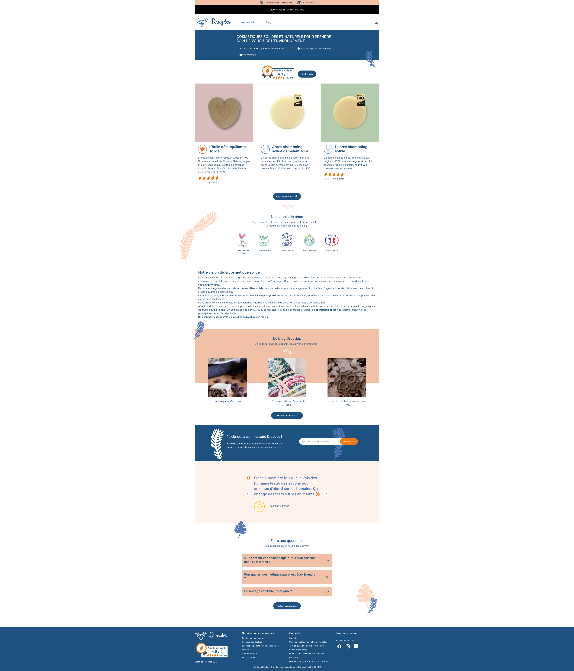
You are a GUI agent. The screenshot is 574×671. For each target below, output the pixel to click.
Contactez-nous (249, 653)
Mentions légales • (262, 667)
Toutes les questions (287, 606)
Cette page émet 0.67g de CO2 (278, 2)
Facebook (339, 646)
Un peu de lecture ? (287, 415)
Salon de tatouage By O (206, 662)
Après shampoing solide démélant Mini (290, 149)
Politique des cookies (252, 642)
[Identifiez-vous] (376, 21)
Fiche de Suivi (248, 657)
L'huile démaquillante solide (227, 149)
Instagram (348, 646)
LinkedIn (356, 646)
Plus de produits (284, 196)
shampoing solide (212, 316)
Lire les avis (307, 74)
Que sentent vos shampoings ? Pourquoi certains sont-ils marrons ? (279, 560)
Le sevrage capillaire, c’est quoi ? (268, 591)
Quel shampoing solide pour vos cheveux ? (309, 661)
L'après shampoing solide (351, 149)
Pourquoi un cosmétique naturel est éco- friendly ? (279, 576)
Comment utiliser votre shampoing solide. (308, 642)
